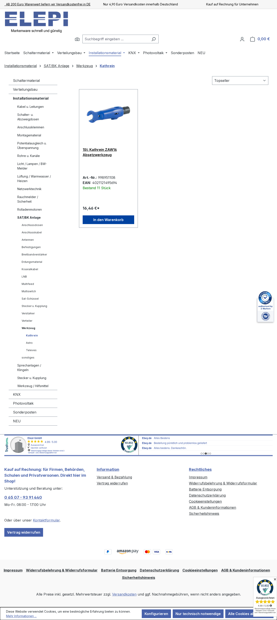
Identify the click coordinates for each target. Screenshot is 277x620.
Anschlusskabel (32, 232)
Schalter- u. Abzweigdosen (28, 117)
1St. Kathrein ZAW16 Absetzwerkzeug (100, 152)
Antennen (28, 239)
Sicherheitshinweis (204, 513)
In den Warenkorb (108, 220)
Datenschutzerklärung (207, 495)
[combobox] (115, 39)
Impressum (198, 477)
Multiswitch (29, 291)
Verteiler (27, 320)
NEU (17, 421)
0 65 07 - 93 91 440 (23, 497)
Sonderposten (24, 412)
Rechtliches (200, 469)
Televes (31, 350)
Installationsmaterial (30, 98)
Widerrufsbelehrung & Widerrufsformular (223, 483)
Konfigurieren (156, 614)
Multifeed (28, 284)
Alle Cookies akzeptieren (249, 614)
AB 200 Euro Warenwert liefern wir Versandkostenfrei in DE (47, 4)
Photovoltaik (23, 403)
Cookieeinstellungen (205, 501)
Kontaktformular (46, 520)
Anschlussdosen (32, 225)
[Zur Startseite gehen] (36, 22)
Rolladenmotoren (29, 209)
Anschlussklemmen (30, 127)
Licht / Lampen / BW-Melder (32, 166)
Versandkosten (124, 594)
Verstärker (28, 313)
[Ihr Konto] (242, 39)
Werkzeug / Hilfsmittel (32, 386)
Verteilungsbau (25, 89)
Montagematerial (29, 135)
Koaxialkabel (30, 269)
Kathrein (32, 335)
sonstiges (28, 357)
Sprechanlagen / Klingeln (29, 367)
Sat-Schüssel (30, 298)
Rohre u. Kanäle (28, 156)
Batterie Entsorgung (205, 489)
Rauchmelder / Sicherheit (27, 199)
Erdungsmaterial (32, 261)
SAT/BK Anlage (29, 217)
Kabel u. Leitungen (30, 106)
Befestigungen (31, 247)
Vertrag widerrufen (23, 532)
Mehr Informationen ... (21, 616)
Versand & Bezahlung (114, 477)
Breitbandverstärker (34, 254)
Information (108, 469)
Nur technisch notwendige (198, 614)
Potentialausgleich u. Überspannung (32, 145)
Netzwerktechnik (29, 189)
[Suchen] (77, 39)
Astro (29, 342)
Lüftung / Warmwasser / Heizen (34, 178)
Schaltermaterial (26, 80)
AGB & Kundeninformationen (212, 507)
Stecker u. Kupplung (34, 306)
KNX (17, 394)
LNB (24, 276)
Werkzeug (28, 328)
